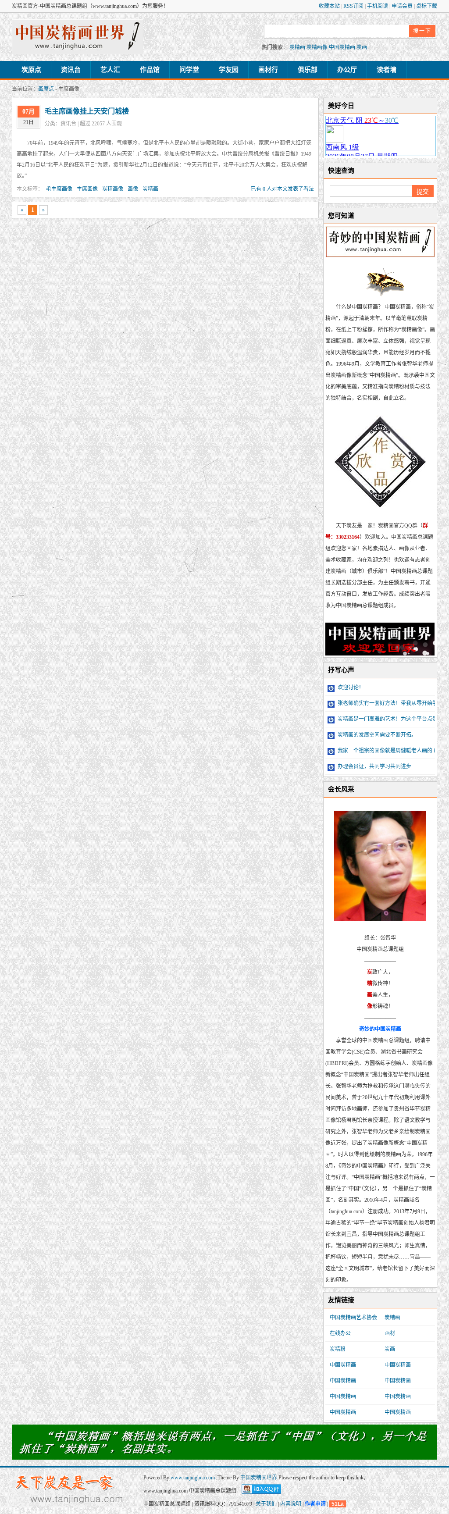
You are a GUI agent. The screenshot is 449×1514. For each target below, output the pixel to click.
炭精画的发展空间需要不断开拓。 (376, 735)
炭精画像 (317, 47)
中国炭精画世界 (258, 1478)
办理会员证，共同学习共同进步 (373, 766)
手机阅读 (378, 6)
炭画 (361, 47)
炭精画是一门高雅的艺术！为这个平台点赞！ (389, 719)
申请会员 (403, 6)
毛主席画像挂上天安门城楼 (87, 111)
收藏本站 (330, 6)
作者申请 (315, 1504)
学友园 (229, 69)
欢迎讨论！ (350, 687)
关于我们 (266, 1504)
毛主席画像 (59, 189)
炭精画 (297, 47)
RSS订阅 (354, 6)
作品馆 (150, 69)
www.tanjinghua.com (193, 1478)
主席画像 (87, 189)
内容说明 (290, 1504)
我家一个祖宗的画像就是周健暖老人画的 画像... (392, 751)
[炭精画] (77, 36)
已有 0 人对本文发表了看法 (282, 189)
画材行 (268, 69)
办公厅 (347, 69)
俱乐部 (307, 69)
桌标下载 (426, 6)
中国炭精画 (342, 47)
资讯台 (71, 69)
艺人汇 (110, 69)
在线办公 (340, 1333)
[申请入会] (224, 1456)
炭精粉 (338, 1349)
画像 (133, 189)
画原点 (46, 89)
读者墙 (386, 69)
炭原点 (31, 69)
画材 (390, 1333)
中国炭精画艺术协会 (353, 1318)
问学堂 (189, 69)
